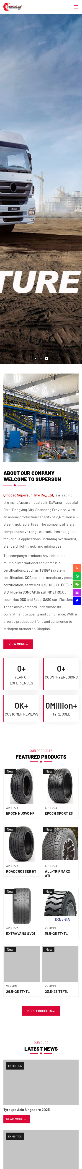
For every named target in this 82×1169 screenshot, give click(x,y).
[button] (35, 358)
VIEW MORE (17, 643)
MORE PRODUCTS (39, 1010)
